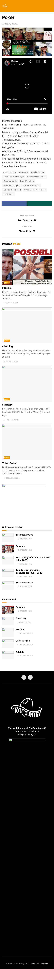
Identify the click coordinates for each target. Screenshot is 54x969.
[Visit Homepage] (5, 6)
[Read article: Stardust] (27, 384)
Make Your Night (11, 185)
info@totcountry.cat (27, 734)
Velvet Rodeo (9, 463)
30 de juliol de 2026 (11, 420)
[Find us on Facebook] (23, 677)
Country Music (10, 181)
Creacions (44, 963)
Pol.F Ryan (8, 194)
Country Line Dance (36, 176)
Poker (43, 190)
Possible (7, 288)
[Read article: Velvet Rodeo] (27, 442)
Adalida (20, 652)
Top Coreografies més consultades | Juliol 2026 (29, 571)
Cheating (7, 346)
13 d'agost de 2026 (11, 303)
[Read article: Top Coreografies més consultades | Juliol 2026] (8, 573)
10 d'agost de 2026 (24, 586)
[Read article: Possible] (27, 267)
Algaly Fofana (37, 172)
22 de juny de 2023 (10, 23)
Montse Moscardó (30, 185)
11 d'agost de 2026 (24, 564)
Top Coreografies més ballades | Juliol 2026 (33, 559)
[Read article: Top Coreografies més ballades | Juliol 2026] (8, 560)
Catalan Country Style (14, 176)
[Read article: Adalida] (8, 655)
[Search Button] (50, 6)
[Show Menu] (45, 6)
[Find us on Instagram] (30, 677)
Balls (6, 282)
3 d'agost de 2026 (10, 361)
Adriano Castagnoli (19, 172)
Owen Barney (30, 190)
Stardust (7, 404)
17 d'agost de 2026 (24, 539)
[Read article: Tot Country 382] (8, 585)
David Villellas (27, 181)
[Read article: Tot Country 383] (8, 538)
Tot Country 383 (24, 534)
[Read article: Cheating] (27, 325)
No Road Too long (12, 190)
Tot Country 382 (24, 582)
